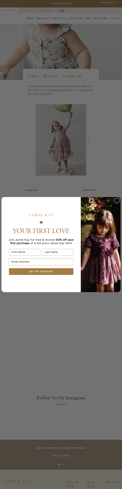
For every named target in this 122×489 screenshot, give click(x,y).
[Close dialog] (117, 200)
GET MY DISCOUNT (41, 271)
